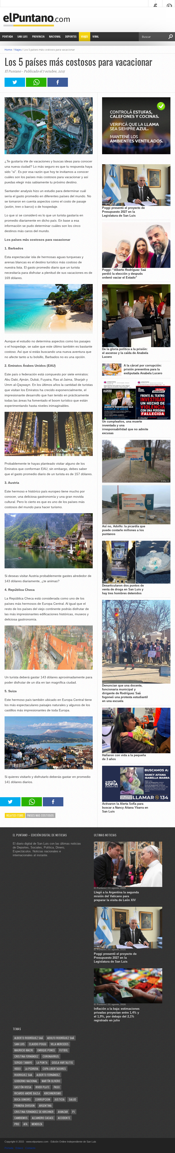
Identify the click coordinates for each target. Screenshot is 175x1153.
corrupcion (42, 1099)
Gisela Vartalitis (62, 1062)
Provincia (38, 36)
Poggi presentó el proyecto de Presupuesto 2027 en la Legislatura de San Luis (123, 211)
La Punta (41, 1062)
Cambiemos (21, 1118)
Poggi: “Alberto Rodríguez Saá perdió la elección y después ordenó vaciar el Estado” (124, 273)
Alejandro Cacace (43, 1118)
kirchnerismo (52, 1093)
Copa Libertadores (54, 1069)
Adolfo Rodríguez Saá (60, 1038)
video (17, 1069)
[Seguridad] (136, 153)
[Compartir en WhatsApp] (36, 85)
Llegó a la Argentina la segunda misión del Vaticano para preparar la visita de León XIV (116, 896)
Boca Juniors (22, 1099)
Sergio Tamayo (23, 1062)
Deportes (71, 36)
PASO (57, 1087)
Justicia (59, 1099)
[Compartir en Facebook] (57, 85)
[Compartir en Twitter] (15, 85)
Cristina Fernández (26, 1056)
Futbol (63, 1050)
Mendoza (37, 1124)
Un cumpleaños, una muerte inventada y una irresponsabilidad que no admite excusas (125, 427)
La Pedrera (31, 1069)
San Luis (22, 36)
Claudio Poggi (37, 1044)
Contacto (30, 1148)
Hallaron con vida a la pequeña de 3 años (124, 757)
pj (73, 1112)
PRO (16, 1124)
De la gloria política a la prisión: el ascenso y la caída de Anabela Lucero (125, 353)
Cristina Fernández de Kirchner (34, 1112)
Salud (72, 1099)
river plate (42, 1087)
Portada (7, 36)
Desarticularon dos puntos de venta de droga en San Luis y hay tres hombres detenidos (123, 589)
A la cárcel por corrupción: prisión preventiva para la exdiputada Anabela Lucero (143, 369)
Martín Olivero (51, 1081)
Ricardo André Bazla (27, 1093)
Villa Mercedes (60, 1044)
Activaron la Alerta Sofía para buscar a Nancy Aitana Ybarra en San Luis (125, 807)
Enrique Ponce (46, 1050)
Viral (96, 36)
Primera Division (24, 1105)
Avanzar (63, 1112)
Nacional (55, 36)
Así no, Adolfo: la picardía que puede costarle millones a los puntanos (123, 530)
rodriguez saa (23, 1075)
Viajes (84, 36)
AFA (25, 1124)
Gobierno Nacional (25, 1081)
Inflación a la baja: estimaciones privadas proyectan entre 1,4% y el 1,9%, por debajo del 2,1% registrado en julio (116, 1014)
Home (8, 49)
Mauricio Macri (23, 1050)
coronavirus (51, 1056)
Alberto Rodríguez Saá (28, 1038)
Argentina (45, 1105)
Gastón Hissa (22, 1087)
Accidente (64, 1118)
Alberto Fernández (48, 1075)
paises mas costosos (40, 815)
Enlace (19, 1148)
